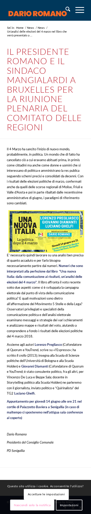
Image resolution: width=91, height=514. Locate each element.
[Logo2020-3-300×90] (38, 10)
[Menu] (77, 10)
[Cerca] (65, 10)
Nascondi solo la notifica (32, 505)
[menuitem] (65, 10)
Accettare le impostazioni (46, 494)
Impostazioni (69, 505)
